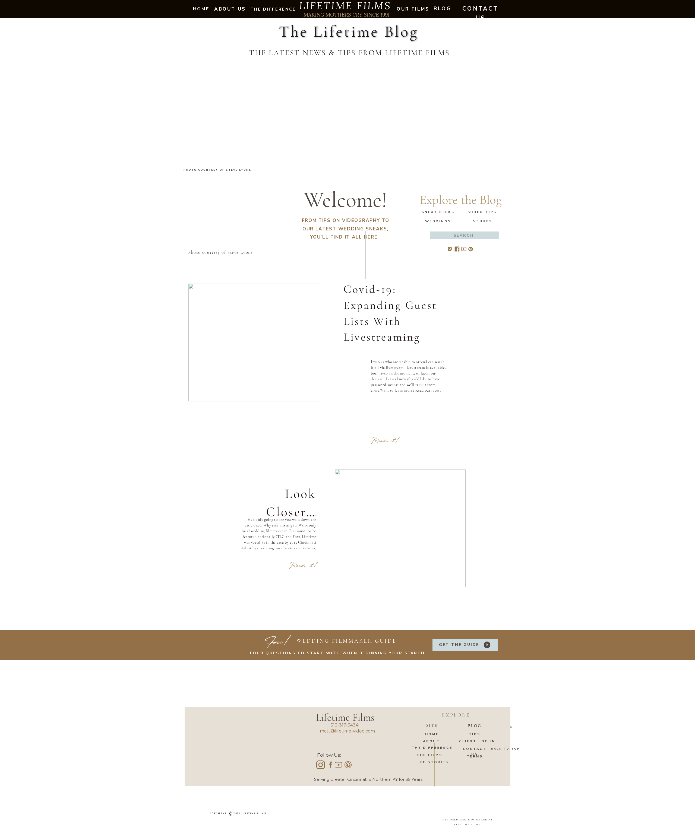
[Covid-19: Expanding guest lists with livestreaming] (253, 342)
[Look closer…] (400, 528)
